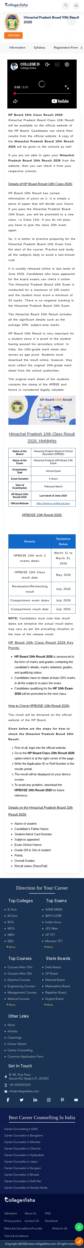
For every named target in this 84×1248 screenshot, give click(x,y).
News (11, 1025)
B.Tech (12, 909)
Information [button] (17, 47)
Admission (10, 1214)
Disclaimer (51, 1221)
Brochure (13, 35)
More (10, 947)
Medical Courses (18, 999)
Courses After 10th (20, 967)
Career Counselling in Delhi (21, 1129)
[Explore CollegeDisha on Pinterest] (62, 1100)
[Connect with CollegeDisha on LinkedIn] (35, 1100)
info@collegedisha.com (24, 1091)
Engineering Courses (21, 986)
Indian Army (53, 922)
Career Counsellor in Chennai (22, 1149)
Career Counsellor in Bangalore (23, 1136)
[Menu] (76, 5)
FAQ (48, 1214)
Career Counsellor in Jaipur (21, 1162)
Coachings (14, 1038)
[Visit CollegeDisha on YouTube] (76, 1100)
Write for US (59, 1229)
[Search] (66, 6)
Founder (37, 1229)
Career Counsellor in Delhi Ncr (23, 1181)
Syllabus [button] (39, 47)
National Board (55, 980)
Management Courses (22, 992)
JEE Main (51, 928)
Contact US (32, 1221)
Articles (12, 1031)
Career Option (17, 1044)
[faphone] (79, 1241)
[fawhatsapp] (79, 1227)
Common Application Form (25, 1056)
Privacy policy (12, 1221)
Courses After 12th (20, 974)
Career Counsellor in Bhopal (21, 1175)
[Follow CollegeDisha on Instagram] (48, 1100)
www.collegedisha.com (42, 1244)
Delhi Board (53, 967)
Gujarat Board (54, 999)
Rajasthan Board (55, 992)
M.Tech (12, 916)
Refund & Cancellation (18, 1229)
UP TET (50, 935)
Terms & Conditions (16, 1236)
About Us (30, 1214)
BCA (11, 922)
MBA (11, 935)
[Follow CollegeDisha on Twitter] (21, 1100)
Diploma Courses (19, 980)
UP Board (51, 974)
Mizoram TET (54, 941)
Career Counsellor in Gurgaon (22, 1168)
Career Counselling (20, 1050)
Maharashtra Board (57, 986)
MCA (11, 928)
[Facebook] (8, 1100)
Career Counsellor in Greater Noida (26, 1188)
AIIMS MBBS (53, 909)
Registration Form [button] (66, 47)
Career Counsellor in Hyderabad (24, 1155)
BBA (11, 941)
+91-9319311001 (20, 1085)
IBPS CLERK (53, 916)
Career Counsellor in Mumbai (22, 1142)
